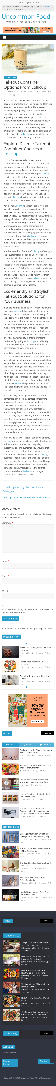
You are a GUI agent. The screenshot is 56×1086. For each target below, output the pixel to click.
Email (5, 576)
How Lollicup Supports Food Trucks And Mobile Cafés (35, 893)
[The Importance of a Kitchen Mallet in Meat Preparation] (11, 847)
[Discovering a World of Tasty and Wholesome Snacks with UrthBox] (11, 778)
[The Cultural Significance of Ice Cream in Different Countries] (12, 1010)
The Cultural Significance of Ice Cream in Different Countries (34, 1013)
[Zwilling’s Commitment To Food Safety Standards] (11, 876)
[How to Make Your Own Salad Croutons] (10, 662)
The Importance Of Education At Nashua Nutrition (35, 985)
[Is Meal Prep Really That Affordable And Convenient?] (11, 792)
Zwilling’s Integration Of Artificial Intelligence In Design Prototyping (34, 835)
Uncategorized (10, 77)
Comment (7, 522)
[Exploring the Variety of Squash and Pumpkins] (10, 676)
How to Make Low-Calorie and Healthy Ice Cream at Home (34, 971)
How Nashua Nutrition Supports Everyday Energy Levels (35, 957)
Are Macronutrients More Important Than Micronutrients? (35, 766)
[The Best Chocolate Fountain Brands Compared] (11, 861)
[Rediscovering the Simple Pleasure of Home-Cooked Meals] (11, 748)
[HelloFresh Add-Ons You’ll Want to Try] (12, 996)
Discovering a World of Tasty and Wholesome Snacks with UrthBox (34, 781)
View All (48, 733)
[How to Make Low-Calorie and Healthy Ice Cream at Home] (12, 969)
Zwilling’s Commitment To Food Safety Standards (33, 878)
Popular (11, 744)
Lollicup (40, 117)
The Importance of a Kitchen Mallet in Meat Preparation (35, 849)
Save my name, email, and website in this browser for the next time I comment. (28, 611)
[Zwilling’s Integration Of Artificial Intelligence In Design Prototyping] (11, 832)
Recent (29, 744)
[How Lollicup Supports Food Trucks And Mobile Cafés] (11, 891)
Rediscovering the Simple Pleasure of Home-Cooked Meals (36, 751)
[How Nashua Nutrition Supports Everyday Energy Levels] (12, 955)
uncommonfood (29, 91)
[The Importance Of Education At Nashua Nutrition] (12, 983)
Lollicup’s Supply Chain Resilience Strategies (23, 489)
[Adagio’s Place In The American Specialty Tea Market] (12, 941)
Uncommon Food (26, 16)
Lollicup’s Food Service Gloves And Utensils (26, 499)
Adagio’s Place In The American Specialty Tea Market (34, 943)
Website (6, 591)
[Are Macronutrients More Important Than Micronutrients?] (11, 763)
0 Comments (38, 653)
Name (5, 561)
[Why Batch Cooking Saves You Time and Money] (10, 647)
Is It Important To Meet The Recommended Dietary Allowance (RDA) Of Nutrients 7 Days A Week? (35, 811)
